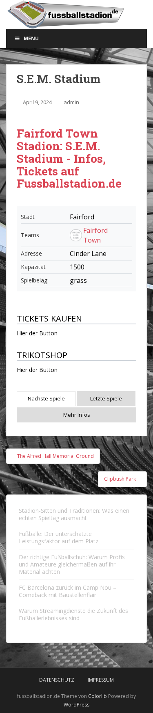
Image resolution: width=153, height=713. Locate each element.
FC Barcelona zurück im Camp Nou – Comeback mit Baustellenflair (67, 591)
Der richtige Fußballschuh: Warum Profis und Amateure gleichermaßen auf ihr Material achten (72, 564)
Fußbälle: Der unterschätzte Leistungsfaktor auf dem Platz (58, 537)
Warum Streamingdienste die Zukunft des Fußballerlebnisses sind (73, 614)
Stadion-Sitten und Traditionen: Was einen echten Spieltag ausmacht (74, 514)
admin (71, 102)
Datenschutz (56, 679)
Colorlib (97, 696)
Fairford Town (95, 235)
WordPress (76, 704)
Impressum (101, 679)
